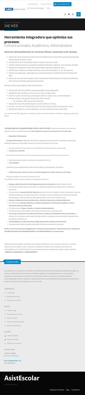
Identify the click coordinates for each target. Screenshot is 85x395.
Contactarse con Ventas (15, 314)
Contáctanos (75, 390)
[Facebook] (65, 14)
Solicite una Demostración (15, 322)
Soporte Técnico (46, 4)
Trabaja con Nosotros (14, 300)
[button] (62, 4)
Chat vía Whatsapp (12, 356)
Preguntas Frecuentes (14, 343)
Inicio (6, 22)
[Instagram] (72, 14)
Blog (48, 8)
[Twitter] (69, 14)
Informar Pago (11, 310)
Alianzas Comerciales (14, 326)
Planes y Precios (12, 318)
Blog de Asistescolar (13, 296)
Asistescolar (11, 293)
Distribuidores (33, 4)
